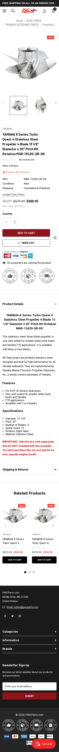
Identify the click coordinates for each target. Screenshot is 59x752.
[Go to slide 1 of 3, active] (25, 572)
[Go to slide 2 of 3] (29, 572)
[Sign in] (44, 11)
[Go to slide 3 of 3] (34, 572)
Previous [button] (3, 102)
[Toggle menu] (4, 11)
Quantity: (7, 213)
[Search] (13, 11)
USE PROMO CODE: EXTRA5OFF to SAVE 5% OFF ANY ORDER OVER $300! (29, 3)
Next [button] (56, 102)
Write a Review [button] (10, 165)
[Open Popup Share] (55, 237)
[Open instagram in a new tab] (19, 616)
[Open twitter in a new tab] (12, 616)
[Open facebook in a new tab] (5, 616)
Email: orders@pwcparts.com (22, 607)
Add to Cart (15, 560)
